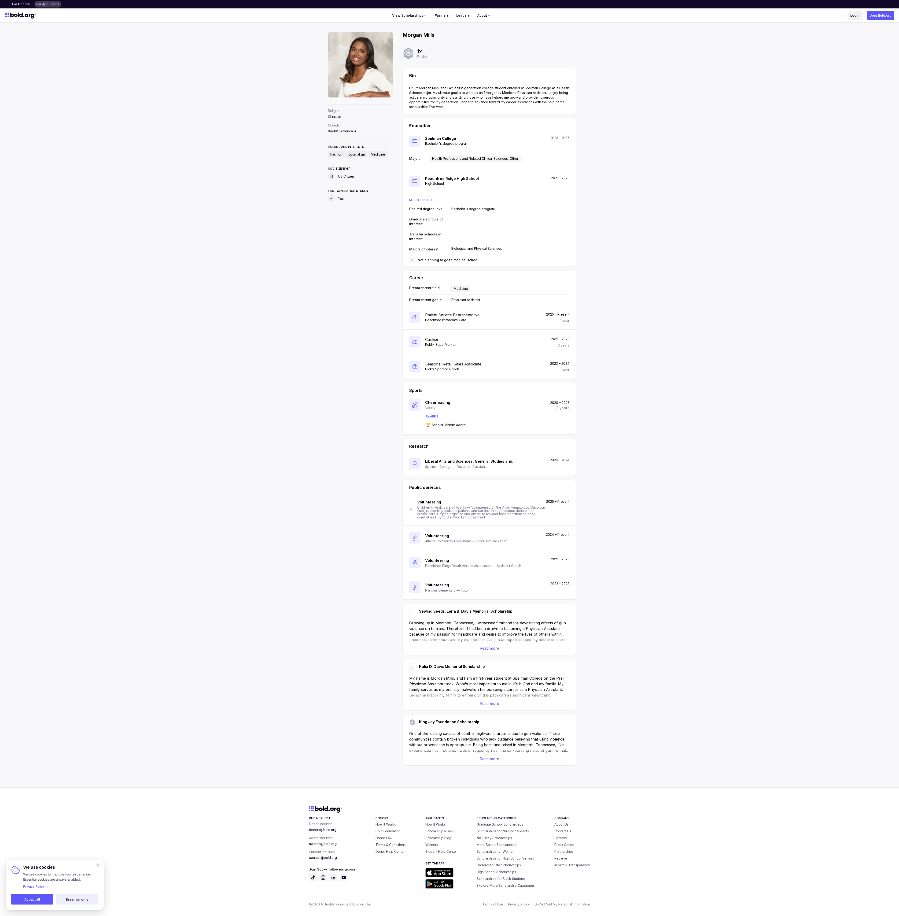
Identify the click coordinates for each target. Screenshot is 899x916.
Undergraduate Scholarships (499, 865)
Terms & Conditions (390, 845)
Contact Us (562, 831)
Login (854, 15)
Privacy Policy (519, 904)
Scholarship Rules (439, 831)
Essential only (77, 899)
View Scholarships (407, 15)
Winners (442, 15)
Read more (489, 648)
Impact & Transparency (572, 865)
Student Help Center (441, 851)
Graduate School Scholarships (500, 824)
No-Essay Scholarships (494, 838)
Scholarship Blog (438, 838)
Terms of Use (493, 904)
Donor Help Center (390, 851)
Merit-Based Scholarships (496, 845)
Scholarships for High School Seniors (505, 858)
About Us (561, 824)
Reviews (560, 858)
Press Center (564, 845)
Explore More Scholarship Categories (506, 885)
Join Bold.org (881, 15)
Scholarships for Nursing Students (503, 831)
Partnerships (564, 851)
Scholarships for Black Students (501, 879)
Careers (560, 838)
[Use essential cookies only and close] (98, 865)
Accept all (32, 899)
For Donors (21, 4)
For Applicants (47, 4)
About (482, 15)
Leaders (463, 15)
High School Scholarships (496, 872)
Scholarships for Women (495, 851)
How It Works (386, 824)
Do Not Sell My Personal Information (562, 904)
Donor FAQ (384, 838)
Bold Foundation (388, 831)
